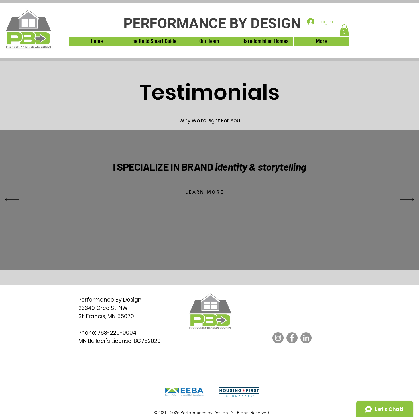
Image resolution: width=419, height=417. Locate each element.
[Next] (407, 199)
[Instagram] (278, 337)
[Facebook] (292, 337)
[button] (344, 30)
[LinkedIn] (306, 337)
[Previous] (12, 199)
